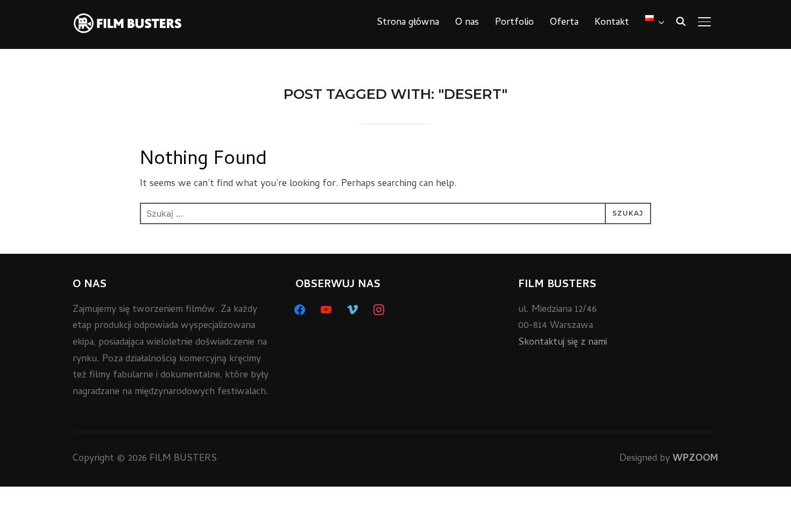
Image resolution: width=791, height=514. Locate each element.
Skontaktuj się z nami (562, 343)
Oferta (564, 23)
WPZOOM (695, 459)
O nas (467, 23)
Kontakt (612, 23)
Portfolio (514, 23)
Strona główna (408, 23)
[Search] (680, 20)
